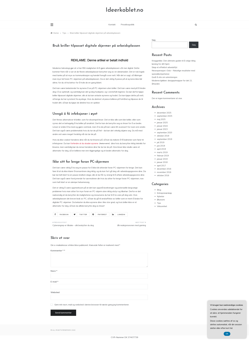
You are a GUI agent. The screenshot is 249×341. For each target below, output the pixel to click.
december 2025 (164, 112)
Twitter (83, 214)
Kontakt (112, 24)
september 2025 (164, 116)
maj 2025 (161, 119)
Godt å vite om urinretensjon (164, 77)
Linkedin (121, 214)
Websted (55, 292)
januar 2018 (162, 162)
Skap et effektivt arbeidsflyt (164, 67)
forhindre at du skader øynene (84, 143)
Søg (153, 40)
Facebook (64, 214)
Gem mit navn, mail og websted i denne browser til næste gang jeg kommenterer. (91, 304)
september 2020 (164, 132)
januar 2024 (162, 126)
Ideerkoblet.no (124, 10)
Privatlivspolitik (127, 24)
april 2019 (161, 149)
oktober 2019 (163, 136)
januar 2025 (162, 122)
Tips (159, 203)
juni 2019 (161, 146)
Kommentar (57, 250)
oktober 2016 (163, 175)
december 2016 (164, 169)
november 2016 (164, 172)
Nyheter (160, 196)
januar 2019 (162, 159)
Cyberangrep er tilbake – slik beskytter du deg (73, 225)
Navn (54, 271)
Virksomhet (162, 206)
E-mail (54, 281)
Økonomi (161, 199)
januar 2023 (162, 129)
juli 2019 (160, 142)
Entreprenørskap (164, 193)
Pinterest (102, 214)
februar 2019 (163, 155)
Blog (159, 190)
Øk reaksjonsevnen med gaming (131, 225)
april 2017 (161, 165)
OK (227, 334)
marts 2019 (162, 152)
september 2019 (164, 139)
